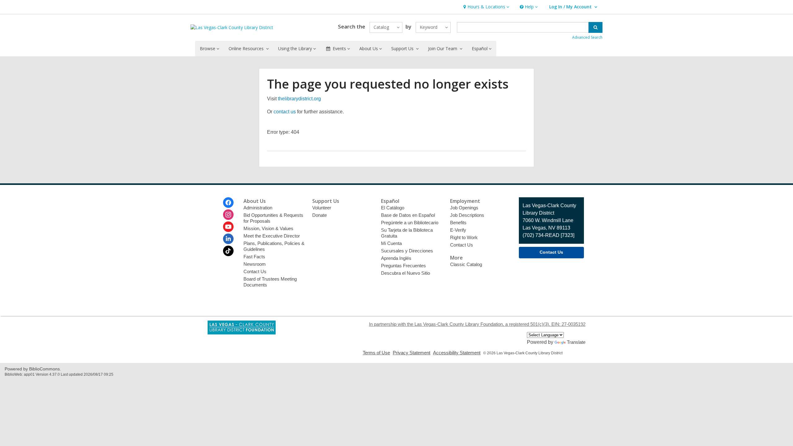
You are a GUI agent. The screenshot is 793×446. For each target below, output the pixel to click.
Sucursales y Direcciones (407, 250)
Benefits (458, 222)
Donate (319, 215)
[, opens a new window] (242, 332)
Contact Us (254, 271)
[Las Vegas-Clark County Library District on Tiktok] (228, 251)
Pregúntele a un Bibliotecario (409, 222)
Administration (257, 207)
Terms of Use (376, 352)
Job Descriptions (467, 215)
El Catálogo (392, 207)
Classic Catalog (466, 264)
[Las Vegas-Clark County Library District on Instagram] (228, 214)
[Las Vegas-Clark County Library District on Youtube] (228, 226)
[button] (485, 7)
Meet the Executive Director (271, 235)
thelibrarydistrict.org (299, 98)
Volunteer (321, 207)
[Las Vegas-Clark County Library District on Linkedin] (228, 239)
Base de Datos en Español (408, 215)
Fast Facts (254, 256)
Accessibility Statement (456, 352)
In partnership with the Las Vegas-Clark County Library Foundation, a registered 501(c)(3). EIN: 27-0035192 (477, 324)
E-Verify (458, 230)
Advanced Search (587, 37)
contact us (285, 111)
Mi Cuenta (391, 243)
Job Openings (464, 207)
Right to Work (464, 237)
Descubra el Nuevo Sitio (405, 273)
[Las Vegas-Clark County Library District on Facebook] (228, 202)
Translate (576, 342)
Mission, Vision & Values (268, 228)
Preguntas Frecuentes (403, 265)
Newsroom (254, 264)
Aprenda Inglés (396, 258)
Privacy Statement (411, 352)
